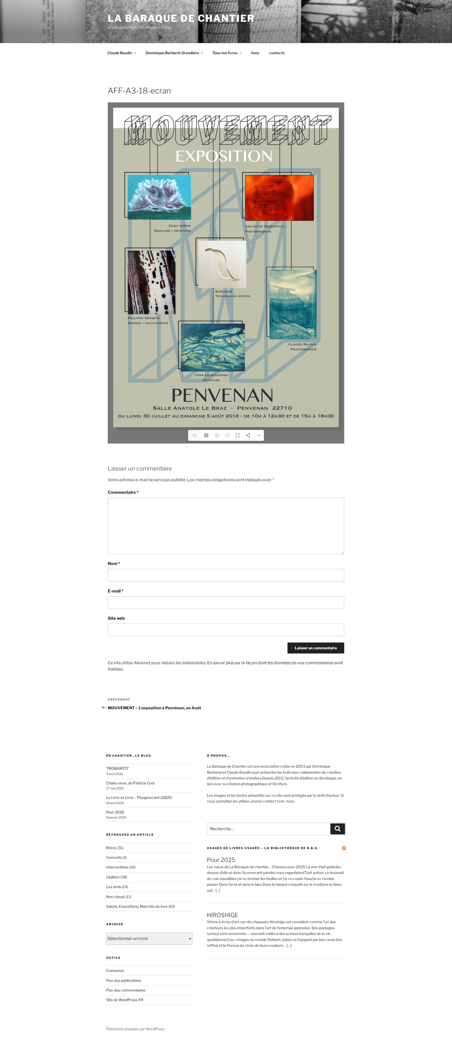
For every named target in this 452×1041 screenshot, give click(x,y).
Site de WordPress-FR (124, 1000)
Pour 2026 (115, 812)
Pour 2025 (221, 859)
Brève (111, 847)
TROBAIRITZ (117, 768)
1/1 (195, 435)
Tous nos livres (225, 53)
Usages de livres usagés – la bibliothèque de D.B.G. (263, 848)
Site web (116, 618)
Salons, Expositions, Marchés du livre (137, 906)
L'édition (113, 877)
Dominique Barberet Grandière (172, 53)
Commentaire (123, 492)
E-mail (115, 591)
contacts (277, 53)
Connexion (115, 970)
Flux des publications (123, 980)
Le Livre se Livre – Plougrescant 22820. (139, 797)
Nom (114, 563)
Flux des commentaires (125, 990)
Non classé (115, 896)
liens (255, 53)
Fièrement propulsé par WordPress (135, 1029)
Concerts (114, 857)
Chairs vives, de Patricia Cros (130, 783)
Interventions (117, 867)
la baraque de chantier (181, 18)
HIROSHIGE (222, 915)
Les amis (113, 886)
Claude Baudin (119, 53)
